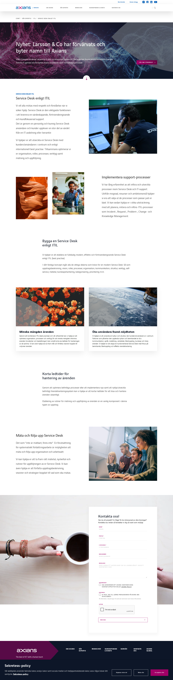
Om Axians (49, 8)
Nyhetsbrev (102, 592)
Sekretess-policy (20, 674)
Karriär (124, 649)
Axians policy (126, 587)
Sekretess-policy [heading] (18, 666)
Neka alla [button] (141, 672)
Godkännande (103, 582)
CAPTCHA (101, 604)
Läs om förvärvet (146, 62)
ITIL (34, 18)
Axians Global (149, 650)
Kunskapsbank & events (97, 8)
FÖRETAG (101, 536)
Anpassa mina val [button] (121, 672)
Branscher (78, 8)
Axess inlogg (134, 2)
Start (18, 18)
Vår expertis (64, 8)
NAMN (101, 527)
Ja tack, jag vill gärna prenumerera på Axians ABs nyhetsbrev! (120, 595)
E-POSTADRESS (102, 545)
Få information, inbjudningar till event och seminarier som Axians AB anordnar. (120, 599)
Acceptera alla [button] (159, 672)
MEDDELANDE (102, 563)
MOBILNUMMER (102, 554)
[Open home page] (23, 8)
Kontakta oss (116, 8)
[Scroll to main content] (86, 78)
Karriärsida (121, 2)
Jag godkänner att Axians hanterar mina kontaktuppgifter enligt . (117, 586)
